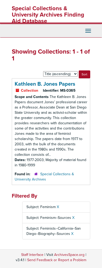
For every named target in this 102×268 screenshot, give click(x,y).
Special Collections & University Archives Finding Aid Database (48, 14)
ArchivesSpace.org (69, 254)
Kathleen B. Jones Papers (45, 84)
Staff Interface (32, 254)
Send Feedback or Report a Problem (56, 260)
